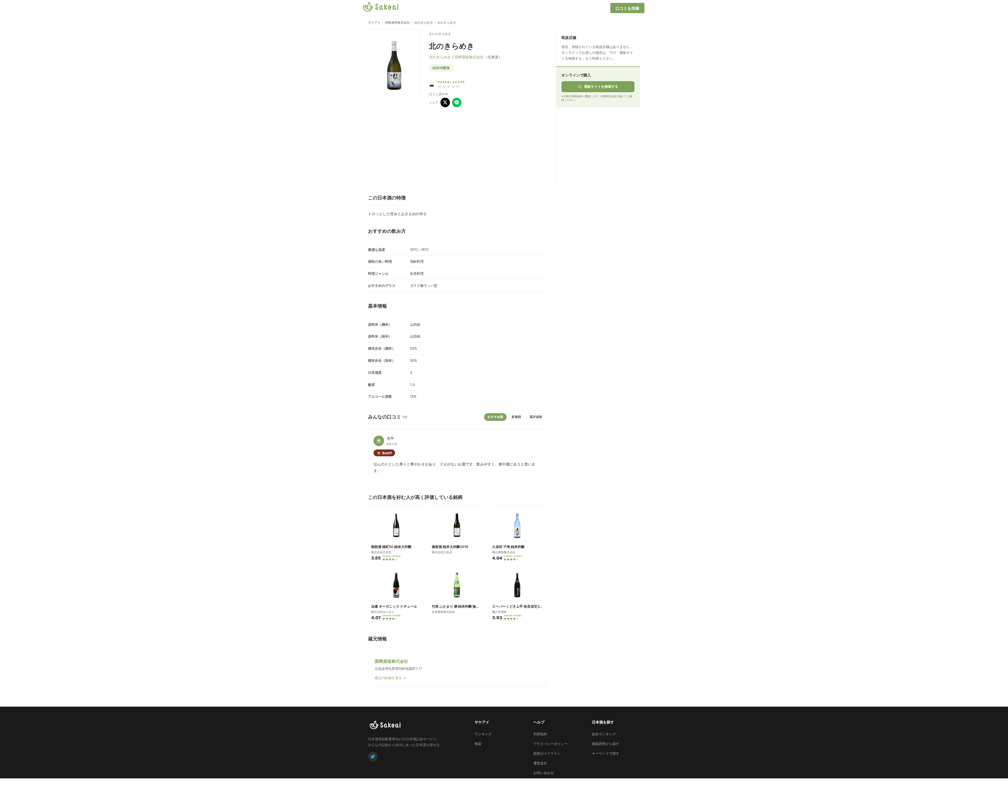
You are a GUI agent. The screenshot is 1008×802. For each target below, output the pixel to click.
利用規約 (540, 734)
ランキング (483, 734)
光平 (390, 438)
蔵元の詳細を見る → (390, 678)
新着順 (516, 417)
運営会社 (540, 763)
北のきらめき (423, 22)
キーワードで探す (605, 753)
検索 (478, 744)
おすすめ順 (495, 417)
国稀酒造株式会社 (397, 22)
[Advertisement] (600, 145)
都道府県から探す (605, 744)
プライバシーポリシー (550, 744)
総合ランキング (604, 734)
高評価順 (535, 417)
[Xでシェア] (445, 102)
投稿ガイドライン (547, 753)
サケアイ (374, 22)
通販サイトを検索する (601, 86)
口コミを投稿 (627, 8)
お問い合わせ (543, 773)
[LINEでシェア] (456, 102)
